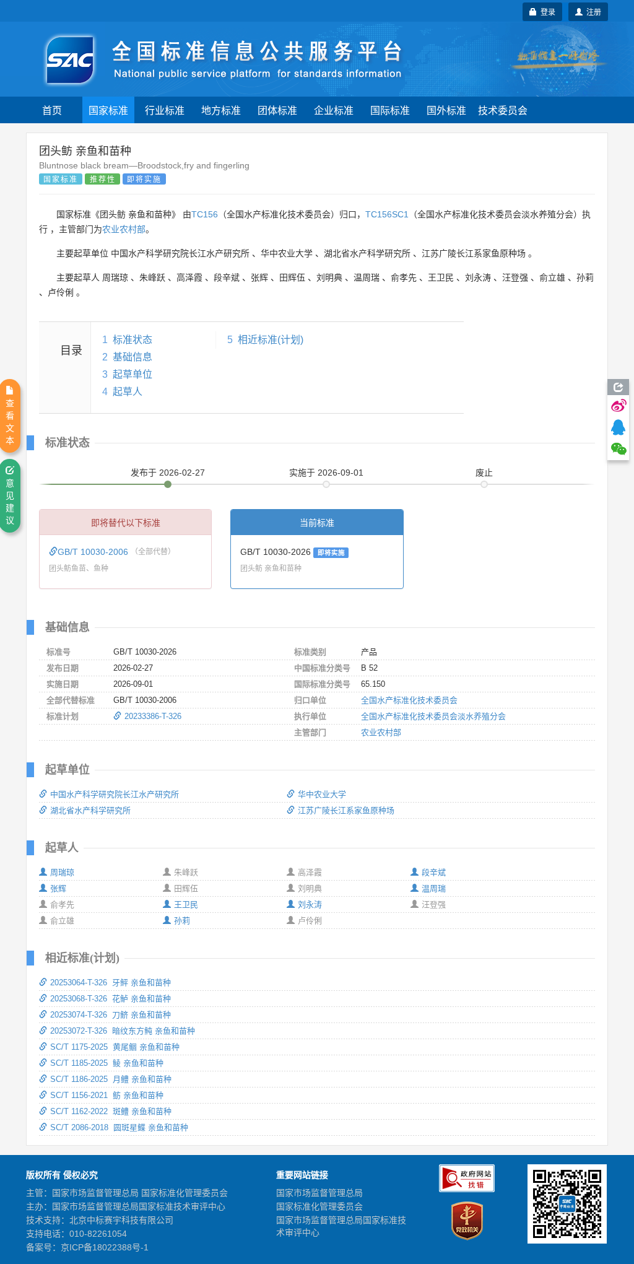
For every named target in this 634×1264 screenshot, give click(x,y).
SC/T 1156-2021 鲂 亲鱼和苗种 (106, 1095)
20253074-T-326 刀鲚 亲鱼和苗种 (110, 1014)
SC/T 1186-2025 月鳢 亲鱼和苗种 (111, 1079)
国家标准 (108, 110)
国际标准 (390, 110)
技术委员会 (503, 110)
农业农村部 (123, 229)
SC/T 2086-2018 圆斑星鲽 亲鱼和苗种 (119, 1127)
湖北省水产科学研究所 (90, 810)
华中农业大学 (322, 794)
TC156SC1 (387, 214)
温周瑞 (434, 888)
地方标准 (221, 110)
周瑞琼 (62, 872)
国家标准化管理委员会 (319, 1206)
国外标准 (446, 110)
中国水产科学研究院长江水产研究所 (114, 794)
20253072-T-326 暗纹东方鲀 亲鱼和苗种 (122, 1030)
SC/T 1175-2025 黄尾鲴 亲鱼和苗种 (115, 1047)
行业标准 (165, 110)
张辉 (58, 888)
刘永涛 (310, 904)
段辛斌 (434, 872)
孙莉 (182, 920)
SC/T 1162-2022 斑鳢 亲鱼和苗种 (111, 1111)
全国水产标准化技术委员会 (409, 700)
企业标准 (334, 110)
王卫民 (186, 904)
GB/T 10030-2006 (94, 552)
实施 (326, 472)
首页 (52, 110)
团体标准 (277, 110)
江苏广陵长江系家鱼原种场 (346, 810)
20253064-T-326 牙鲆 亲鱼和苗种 (110, 982)
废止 (484, 472)
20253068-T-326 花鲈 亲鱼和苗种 (110, 998)
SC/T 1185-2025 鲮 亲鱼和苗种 (106, 1063)
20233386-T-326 (152, 716)
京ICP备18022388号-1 (105, 1247)
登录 (546, 11)
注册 (592, 11)
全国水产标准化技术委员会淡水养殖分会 (433, 716)
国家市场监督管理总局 (319, 1193)
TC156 (204, 214)
